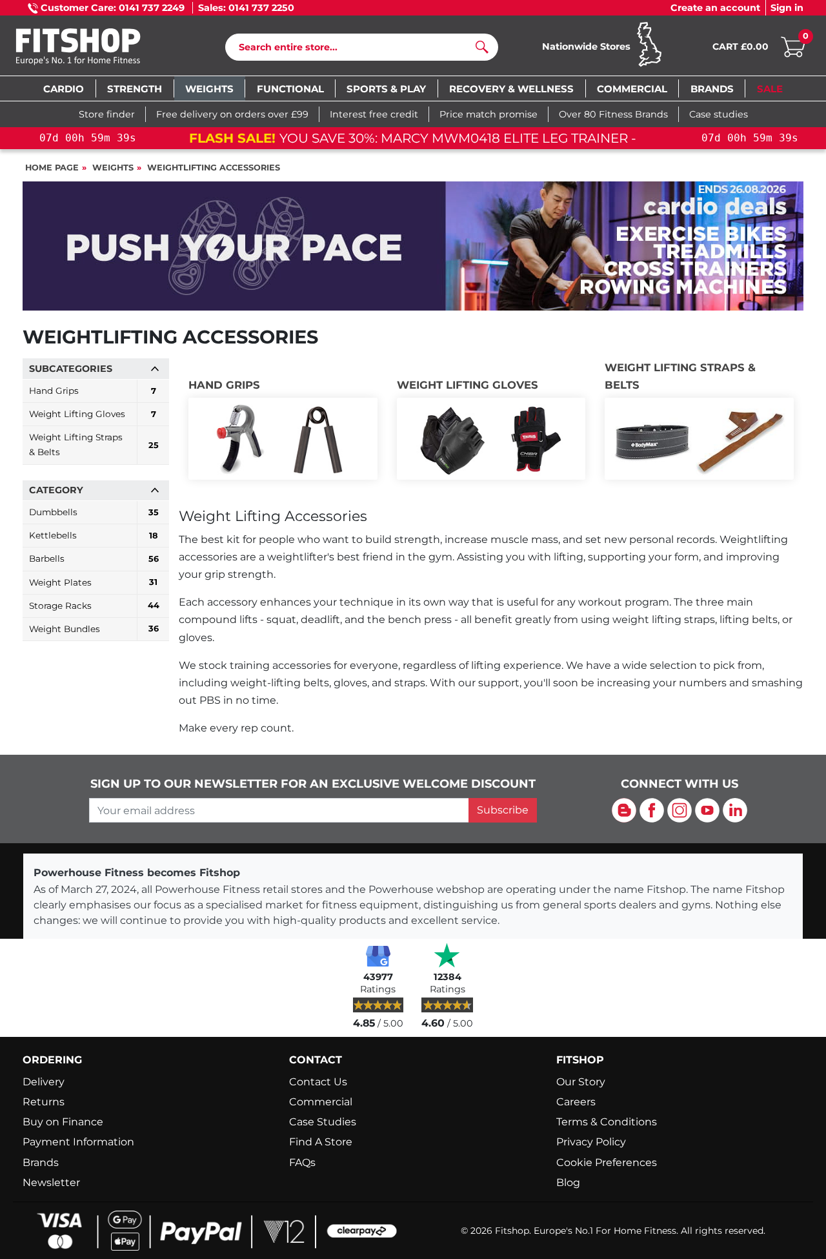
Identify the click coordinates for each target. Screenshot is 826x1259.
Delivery (44, 1082)
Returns (44, 1102)
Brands (41, 1162)
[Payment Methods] (213, 1229)
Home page (52, 167)
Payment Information (78, 1142)
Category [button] (56, 490)
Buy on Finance (63, 1122)
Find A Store (320, 1142)
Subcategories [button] (70, 368)
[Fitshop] (97, 48)
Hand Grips (224, 384)
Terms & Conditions (606, 1122)
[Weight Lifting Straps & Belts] (699, 439)
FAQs (302, 1162)
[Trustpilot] (447, 955)
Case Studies (322, 1122)
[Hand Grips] (283, 439)
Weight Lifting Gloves (467, 384)
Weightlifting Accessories (213, 167)
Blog (568, 1182)
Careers (576, 1102)
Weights (113, 167)
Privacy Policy (591, 1142)
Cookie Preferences (606, 1162)
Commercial (320, 1102)
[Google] (378, 955)
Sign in (787, 8)
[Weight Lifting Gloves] (491, 439)
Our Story (580, 1082)
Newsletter (51, 1182)
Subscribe (503, 810)
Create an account (715, 8)
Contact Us (318, 1082)
